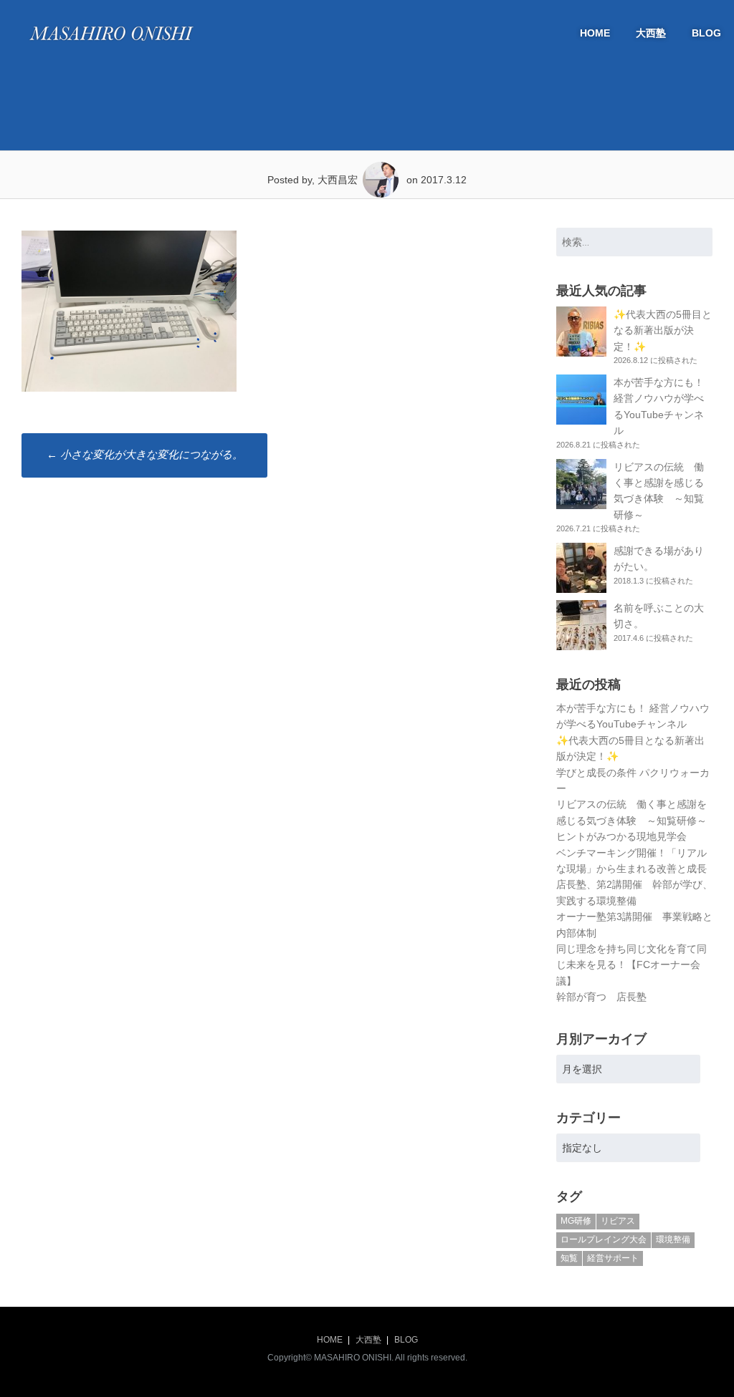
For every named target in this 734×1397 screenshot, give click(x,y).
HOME (595, 33)
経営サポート (613, 1258)
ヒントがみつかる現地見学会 (621, 836)
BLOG (706, 33)
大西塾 (651, 33)
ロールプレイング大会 (604, 1239)
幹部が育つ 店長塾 (601, 996)
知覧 (569, 1258)
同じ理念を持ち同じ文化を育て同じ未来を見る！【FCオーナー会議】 (631, 965)
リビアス (618, 1221)
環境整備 (673, 1239)
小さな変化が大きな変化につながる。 (145, 454)
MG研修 (576, 1221)
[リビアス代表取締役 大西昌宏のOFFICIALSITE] (111, 44)
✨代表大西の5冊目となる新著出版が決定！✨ (663, 330)
